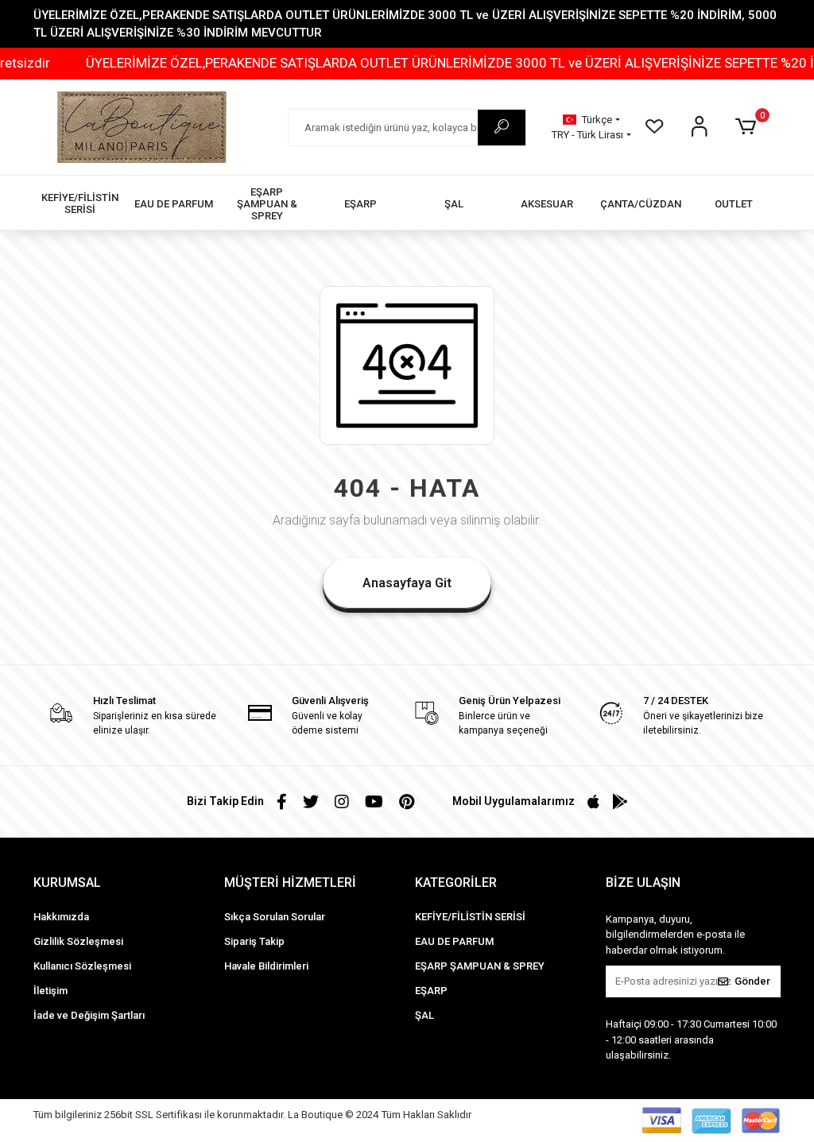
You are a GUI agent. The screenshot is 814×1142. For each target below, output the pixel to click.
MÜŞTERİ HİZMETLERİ (290, 882)
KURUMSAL (67, 882)
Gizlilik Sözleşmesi (78, 941)
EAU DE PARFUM (454, 941)
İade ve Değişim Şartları (89, 1015)
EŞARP (431, 991)
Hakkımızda (61, 917)
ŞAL (424, 1015)
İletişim (50, 991)
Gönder (752, 981)
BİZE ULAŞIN (643, 882)
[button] (748, 127)
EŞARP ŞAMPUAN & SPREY (480, 966)
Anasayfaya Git (407, 582)
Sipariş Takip (254, 941)
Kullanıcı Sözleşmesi (82, 966)
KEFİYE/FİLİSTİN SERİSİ (470, 917)
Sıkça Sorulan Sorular (274, 917)
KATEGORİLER (456, 882)
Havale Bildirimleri (266, 966)
